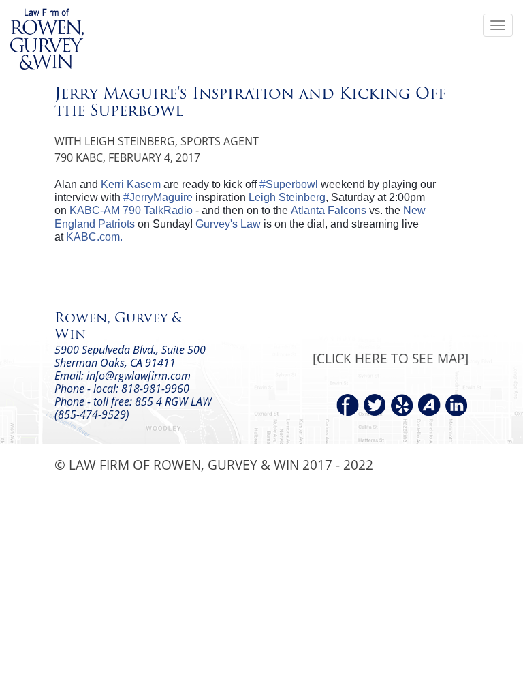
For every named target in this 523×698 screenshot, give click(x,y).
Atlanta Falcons (328, 210)
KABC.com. (94, 237)
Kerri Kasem (131, 184)
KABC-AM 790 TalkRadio (131, 210)
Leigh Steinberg (287, 197)
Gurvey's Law (228, 224)
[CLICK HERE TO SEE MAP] (391, 358)
